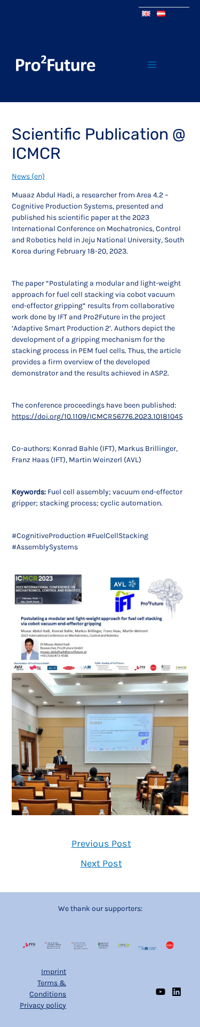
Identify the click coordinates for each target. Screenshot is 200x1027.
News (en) (28, 176)
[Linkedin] (176, 992)
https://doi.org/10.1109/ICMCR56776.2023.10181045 (97, 416)
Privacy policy (43, 1005)
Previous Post (101, 843)
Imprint (53, 971)
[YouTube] (160, 992)
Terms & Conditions (47, 988)
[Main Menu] (152, 64)
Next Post (101, 863)
